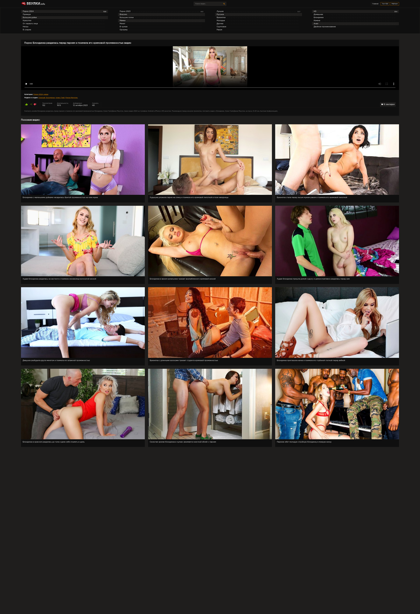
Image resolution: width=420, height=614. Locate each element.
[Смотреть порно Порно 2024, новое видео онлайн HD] (40, 4)
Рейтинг (395, 3)
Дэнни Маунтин (71, 97)
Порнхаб (41, 97)
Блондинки (50, 97)
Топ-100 (385, 3)
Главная (375, 3)
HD (93, 105)
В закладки (388, 104)
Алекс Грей (60, 97)
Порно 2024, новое (40, 94)
